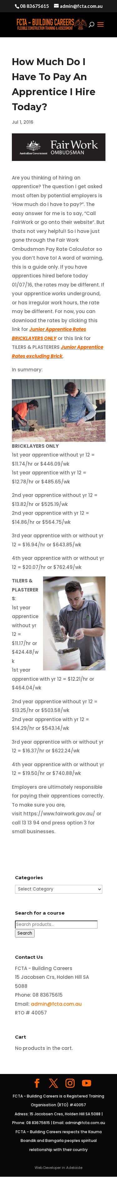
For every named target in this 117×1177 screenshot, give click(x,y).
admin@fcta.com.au (56, 1004)
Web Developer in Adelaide (58, 1167)
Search (24, 933)
